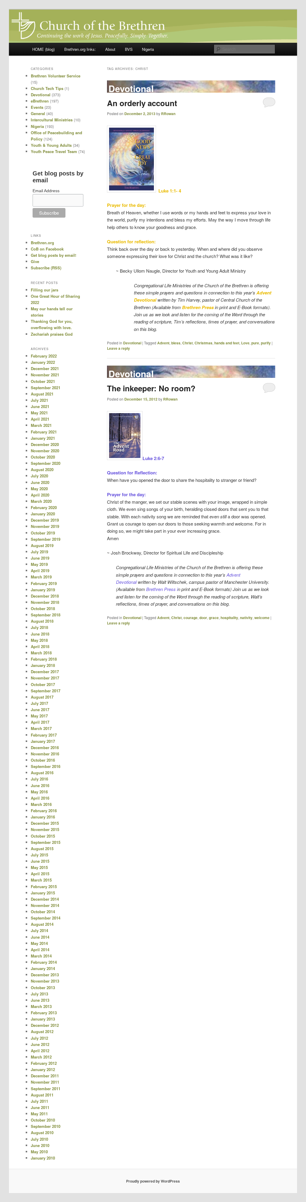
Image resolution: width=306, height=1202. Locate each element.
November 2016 (45, 754)
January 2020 (43, 514)
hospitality (229, 617)
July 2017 (39, 703)
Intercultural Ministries (52, 120)
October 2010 (43, 1120)
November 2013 (45, 981)
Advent (163, 343)
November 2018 (45, 602)
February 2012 (44, 1063)
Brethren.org (42, 242)
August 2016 (42, 772)
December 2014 (45, 899)
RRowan (168, 113)
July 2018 (39, 627)
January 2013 (43, 1019)
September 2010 (45, 1126)
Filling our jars (44, 290)
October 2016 (43, 760)
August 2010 (42, 1132)
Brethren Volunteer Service (55, 76)
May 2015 (39, 867)
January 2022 (43, 362)
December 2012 (45, 1025)
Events (37, 107)
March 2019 (41, 577)
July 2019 (39, 552)
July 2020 (39, 476)
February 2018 (44, 659)
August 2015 (42, 848)
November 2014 (45, 905)
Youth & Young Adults (51, 145)
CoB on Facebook (47, 249)
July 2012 (39, 1038)
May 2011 (39, 1114)
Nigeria (148, 49)
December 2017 (45, 671)
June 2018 (40, 634)
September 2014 (45, 918)
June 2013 (40, 1000)
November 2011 (45, 1082)
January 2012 (43, 1069)
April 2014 (40, 949)
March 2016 (41, 804)
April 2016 (40, 798)
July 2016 (39, 779)
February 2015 (44, 886)
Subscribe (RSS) (46, 268)
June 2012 (40, 1044)
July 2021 (39, 400)
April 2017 (40, 722)
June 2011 (40, 1107)
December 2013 (45, 975)
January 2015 (43, 893)
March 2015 (41, 880)
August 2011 (42, 1095)
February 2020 (44, 507)
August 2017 (42, 697)
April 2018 (40, 646)
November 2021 (45, 375)
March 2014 (41, 956)
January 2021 (43, 438)
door (203, 617)
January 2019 (43, 589)
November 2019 (45, 526)
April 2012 (40, 1050)
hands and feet (226, 343)
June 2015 (40, 861)
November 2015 (45, 829)
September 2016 (45, 766)
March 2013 (41, 1006)
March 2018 (41, 653)
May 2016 (39, 792)
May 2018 (39, 640)
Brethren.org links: (80, 49)
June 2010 (40, 1145)
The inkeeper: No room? (151, 388)
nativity (246, 617)
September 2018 (45, 615)
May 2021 (39, 413)
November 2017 (45, 678)
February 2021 (44, 432)
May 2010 (39, 1151)
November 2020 (45, 450)
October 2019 (43, 533)
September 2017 (45, 691)
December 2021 (45, 368)
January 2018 (43, 665)
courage (190, 617)
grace (214, 617)
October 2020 (43, 457)
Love (245, 343)
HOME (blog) (43, 49)
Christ (187, 343)
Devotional (132, 343)
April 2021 (40, 419)
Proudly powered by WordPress (153, 1181)
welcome (262, 617)
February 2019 (44, 583)
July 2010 (39, 1139)
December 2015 (45, 823)
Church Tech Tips (47, 88)
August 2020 (42, 469)
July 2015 (39, 855)
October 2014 (43, 911)
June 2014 (40, 937)
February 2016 (44, 810)
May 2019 (39, 564)
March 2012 (41, 1057)
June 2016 (40, 785)
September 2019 (45, 539)
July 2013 (39, 994)
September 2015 (45, 842)
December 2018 (45, 596)
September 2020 (45, 463)
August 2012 (42, 1031)
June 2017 (40, 709)
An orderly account (142, 103)
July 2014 (39, 930)
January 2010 (43, 1158)
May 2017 (39, 716)
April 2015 (40, 873)
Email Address (46, 190)
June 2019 (40, 558)
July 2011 (39, 1101)
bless (175, 343)
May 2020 (39, 488)
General (38, 113)
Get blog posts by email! (53, 255)
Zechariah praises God (52, 334)
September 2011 (45, 1088)
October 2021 (43, 381)
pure (255, 343)
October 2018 (43, 608)
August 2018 (42, 621)
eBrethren (40, 101)
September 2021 (45, 387)
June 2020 (40, 482)
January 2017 (43, 741)
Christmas (203, 343)
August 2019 (42, 545)
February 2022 (44, 356)
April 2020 (40, 495)
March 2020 (41, 501)
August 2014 (42, 924)
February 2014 (44, 962)
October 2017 (43, 684)
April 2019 (40, 570)
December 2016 (45, 747)
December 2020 (45, 444)
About (110, 49)
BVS (129, 49)
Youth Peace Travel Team (54, 151)
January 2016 (43, 817)
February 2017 (44, 735)
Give (35, 261)
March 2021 (41, 425)
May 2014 (39, 943)
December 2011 (45, 1076)
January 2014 (43, 968)
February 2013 (44, 1012)
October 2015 (43, 836)
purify (266, 343)
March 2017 (41, 728)
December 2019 (45, 520)
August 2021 (42, 394)
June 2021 (40, 406)
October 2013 (43, 987)
